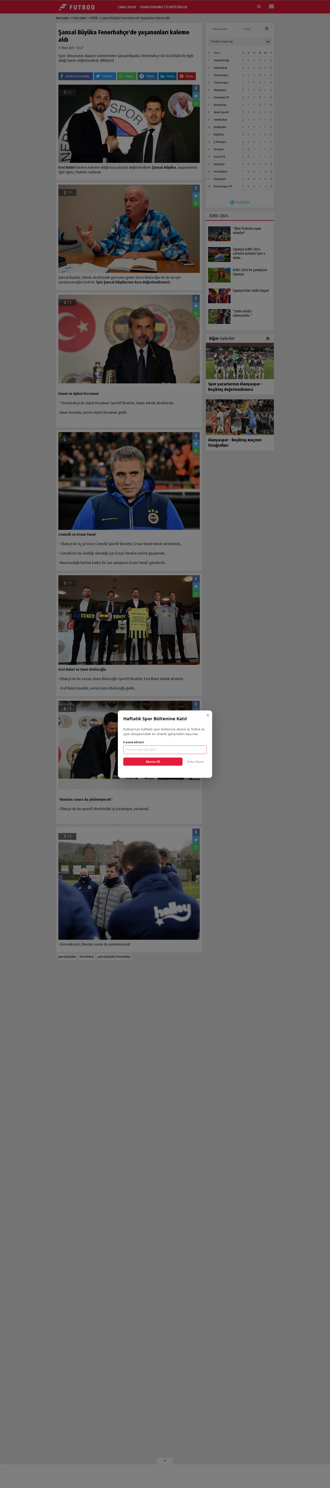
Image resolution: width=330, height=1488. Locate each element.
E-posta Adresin (133, 742)
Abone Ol (153, 761)
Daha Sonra (195, 761)
